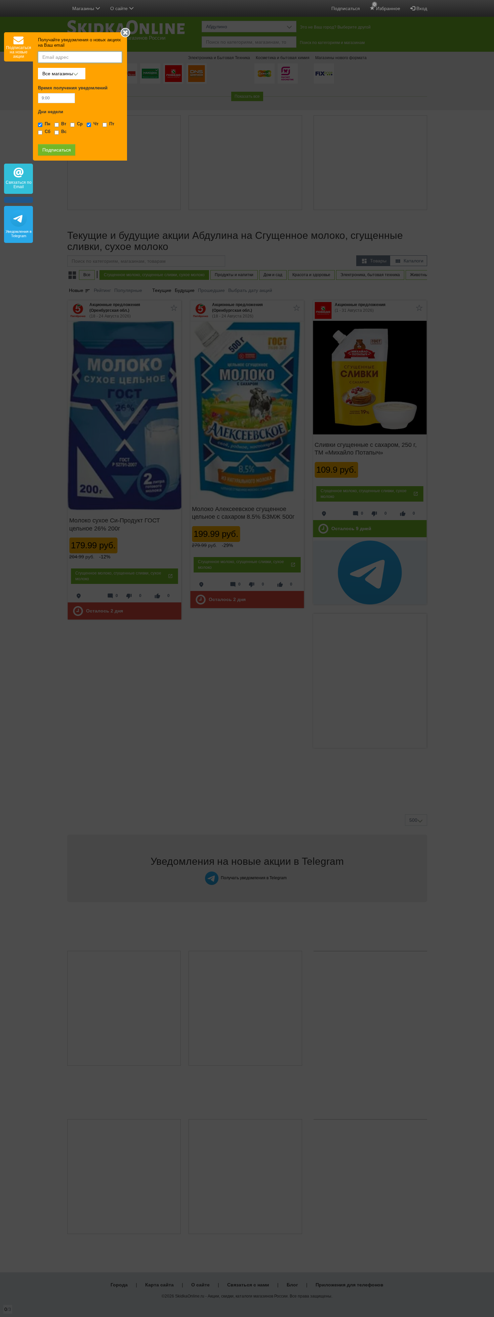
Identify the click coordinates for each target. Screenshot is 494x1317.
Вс (64, 131)
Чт (95, 124)
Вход (421, 8)
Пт (111, 124)
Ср (80, 124)
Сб (47, 131)
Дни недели (50, 112)
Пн (47, 124)
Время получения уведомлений (73, 88)
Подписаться (345, 8)
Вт (63, 124)
